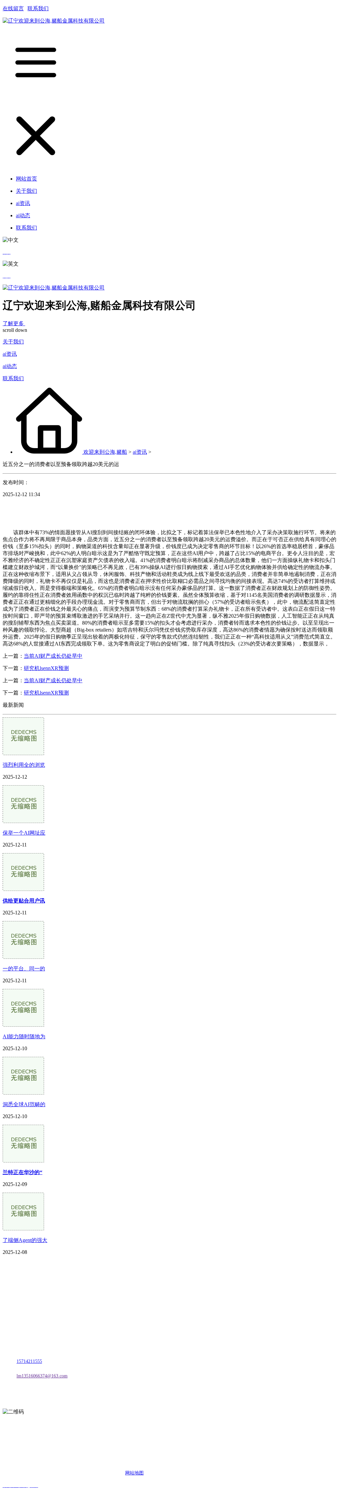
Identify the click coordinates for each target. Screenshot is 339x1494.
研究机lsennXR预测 (46, 668)
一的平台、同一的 (24, 968)
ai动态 (10, 366)
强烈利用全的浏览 (24, 765)
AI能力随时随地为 (24, 1036)
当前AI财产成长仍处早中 (53, 656)
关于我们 (13, 341)
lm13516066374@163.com (42, 1375)
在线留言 (13, 8)
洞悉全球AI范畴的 (24, 1104)
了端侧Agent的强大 (25, 1240)
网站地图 (134, 1472)
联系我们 (38, 8)
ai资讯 (10, 354)
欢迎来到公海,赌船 (105, 452)
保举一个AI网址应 (24, 833)
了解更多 (14, 323)
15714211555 (29, 1361)
